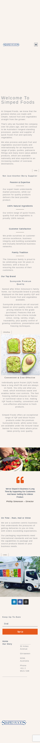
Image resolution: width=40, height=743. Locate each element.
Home (5, 641)
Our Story (7, 644)
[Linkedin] (14, 602)
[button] (36, 44)
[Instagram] (26, 602)
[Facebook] (20, 602)
